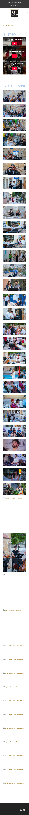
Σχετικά (10, 2)
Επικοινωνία (17, 2)
